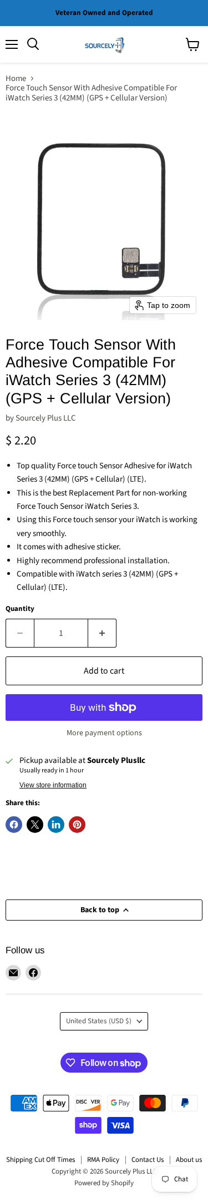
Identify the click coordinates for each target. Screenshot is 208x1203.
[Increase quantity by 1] (102, 633)
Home (16, 78)
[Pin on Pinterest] (77, 824)
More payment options (104, 733)
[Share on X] (35, 824)
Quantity (20, 609)
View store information (53, 785)
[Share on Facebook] (14, 824)
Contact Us (147, 1160)
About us (189, 1160)
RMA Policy (103, 1160)
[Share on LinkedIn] (56, 824)
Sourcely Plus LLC (46, 418)
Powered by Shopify (104, 1183)
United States (98, 1021)
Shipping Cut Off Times (40, 1160)
